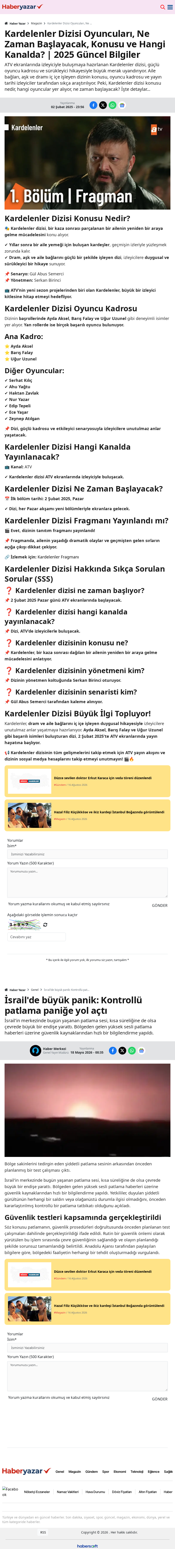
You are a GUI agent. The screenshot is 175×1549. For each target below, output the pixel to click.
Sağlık (168, 1471)
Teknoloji (137, 1471)
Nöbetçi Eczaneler (37, 1492)
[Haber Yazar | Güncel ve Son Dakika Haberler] (27, 1471)
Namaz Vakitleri (68, 1492)
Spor (105, 1471)
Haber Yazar (17, 23)
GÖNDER (159, 905)
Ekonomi (120, 1471)
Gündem (91, 1471)
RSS (42, 1532)
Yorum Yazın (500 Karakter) (30, 863)
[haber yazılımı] (87, 1545)
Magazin (36, 23)
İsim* (12, 845)
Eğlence (154, 1471)
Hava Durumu (95, 1492)
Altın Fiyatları (148, 1492)
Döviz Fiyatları (122, 1492)
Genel (35, 990)
